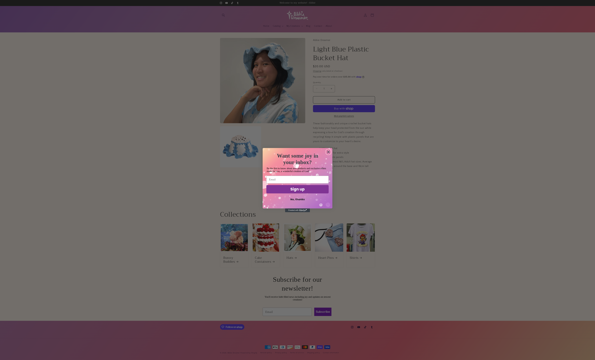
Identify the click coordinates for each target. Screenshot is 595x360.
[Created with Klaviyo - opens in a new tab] (297, 210)
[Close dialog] (328, 152)
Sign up (297, 189)
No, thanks (297, 199)
